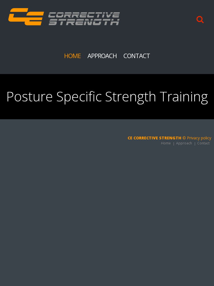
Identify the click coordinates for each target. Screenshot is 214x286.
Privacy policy (199, 137)
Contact (136, 55)
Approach (102, 55)
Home (72, 55)
